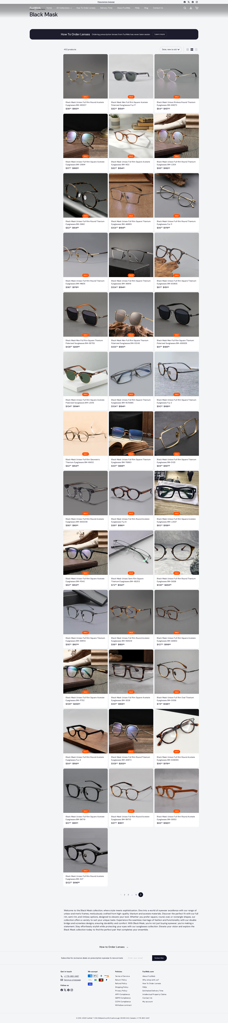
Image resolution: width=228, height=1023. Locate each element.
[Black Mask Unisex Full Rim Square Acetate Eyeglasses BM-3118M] (85, 143)
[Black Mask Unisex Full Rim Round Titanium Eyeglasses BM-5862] (85, 202)
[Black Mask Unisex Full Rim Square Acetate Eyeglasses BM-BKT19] (85, 798)
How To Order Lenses (106, 2)
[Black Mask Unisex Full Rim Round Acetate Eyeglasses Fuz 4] (85, 738)
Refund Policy (121, 983)
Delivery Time (106, 8)
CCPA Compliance (123, 1001)
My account (147, 1001)
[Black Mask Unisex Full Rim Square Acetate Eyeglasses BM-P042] (85, 559)
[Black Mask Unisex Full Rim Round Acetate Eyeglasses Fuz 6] (131, 500)
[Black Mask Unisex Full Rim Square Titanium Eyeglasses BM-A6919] (131, 262)
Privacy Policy (121, 991)
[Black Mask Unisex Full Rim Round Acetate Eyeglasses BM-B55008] (85, 500)
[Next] (140, 894)
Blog (146, 8)
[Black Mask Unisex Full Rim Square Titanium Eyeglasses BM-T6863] (131, 440)
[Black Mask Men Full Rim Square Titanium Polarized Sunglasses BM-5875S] (85, 321)
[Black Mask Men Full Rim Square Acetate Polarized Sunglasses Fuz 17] (131, 83)
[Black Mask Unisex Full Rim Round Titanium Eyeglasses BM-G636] (176, 559)
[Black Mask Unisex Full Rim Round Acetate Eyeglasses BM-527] (85, 857)
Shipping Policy (121, 987)
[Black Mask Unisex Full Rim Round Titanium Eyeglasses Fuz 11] (176, 202)
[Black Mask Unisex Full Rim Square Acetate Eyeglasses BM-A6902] (176, 619)
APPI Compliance (122, 994)
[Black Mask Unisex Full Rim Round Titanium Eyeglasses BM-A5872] (131, 738)
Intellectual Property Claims (154, 994)
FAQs (137, 8)
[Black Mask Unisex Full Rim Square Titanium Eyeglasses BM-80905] (176, 262)
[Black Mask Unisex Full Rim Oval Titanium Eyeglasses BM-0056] (176, 679)
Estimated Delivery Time (152, 991)
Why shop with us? (150, 980)
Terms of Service (122, 976)
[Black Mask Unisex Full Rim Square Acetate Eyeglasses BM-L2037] (176, 500)
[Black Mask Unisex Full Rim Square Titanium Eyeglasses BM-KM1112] (85, 619)
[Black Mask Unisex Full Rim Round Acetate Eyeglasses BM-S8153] (176, 798)
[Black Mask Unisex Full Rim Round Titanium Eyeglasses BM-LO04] (176, 143)
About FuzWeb (123, 8)
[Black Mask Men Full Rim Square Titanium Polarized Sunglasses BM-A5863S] (176, 321)
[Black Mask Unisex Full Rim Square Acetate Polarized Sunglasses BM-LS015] (85, 381)
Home (49, 8)
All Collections (63, 8)
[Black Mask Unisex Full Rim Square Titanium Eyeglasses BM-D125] (176, 440)
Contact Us (158, 8)
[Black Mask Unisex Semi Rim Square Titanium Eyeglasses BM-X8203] (131, 559)
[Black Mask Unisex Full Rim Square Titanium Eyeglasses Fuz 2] (176, 381)
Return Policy (121, 980)
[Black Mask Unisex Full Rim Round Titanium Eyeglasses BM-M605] (85, 262)
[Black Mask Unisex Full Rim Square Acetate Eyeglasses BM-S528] (131, 679)
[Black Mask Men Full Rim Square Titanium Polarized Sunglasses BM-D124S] (131, 321)
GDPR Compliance (123, 998)
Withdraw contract (123, 1005)
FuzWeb (35, 8)
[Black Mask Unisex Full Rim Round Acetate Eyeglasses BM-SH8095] (176, 738)
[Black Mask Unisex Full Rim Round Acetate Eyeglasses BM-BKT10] (131, 798)
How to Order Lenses (114, 946)
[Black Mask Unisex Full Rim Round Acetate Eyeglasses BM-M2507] (85, 83)
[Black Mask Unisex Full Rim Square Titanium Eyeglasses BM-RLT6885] (131, 381)
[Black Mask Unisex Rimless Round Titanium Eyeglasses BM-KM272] (176, 83)
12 (136, 895)
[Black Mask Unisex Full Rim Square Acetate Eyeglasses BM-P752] (85, 679)
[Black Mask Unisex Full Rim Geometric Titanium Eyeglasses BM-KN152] (85, 440)
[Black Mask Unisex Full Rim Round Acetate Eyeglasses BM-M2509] (131, 619)
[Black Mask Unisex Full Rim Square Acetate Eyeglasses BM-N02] (131, 143)
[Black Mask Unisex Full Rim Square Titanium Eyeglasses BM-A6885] (131, 202)
